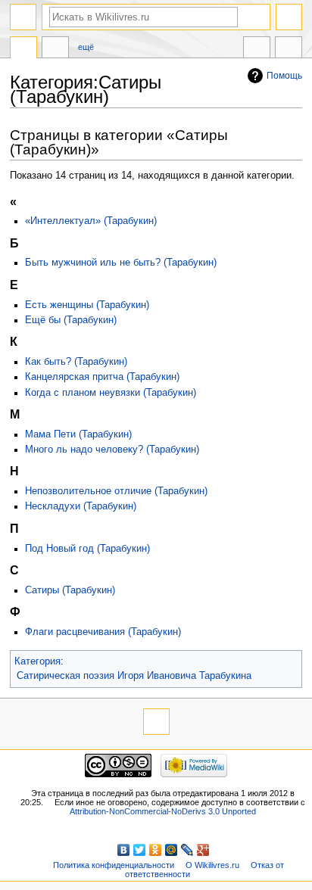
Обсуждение (55, 49)
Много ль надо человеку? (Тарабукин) (112, 449)
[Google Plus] (203, 850)
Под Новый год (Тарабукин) (87, 548)
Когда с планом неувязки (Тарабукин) (110, 392)
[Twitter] (140, 850)
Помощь (284, 75)
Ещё (86, 46)
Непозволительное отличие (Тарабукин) (116, 491)
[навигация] (23, 17)
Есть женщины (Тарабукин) (87, 305)
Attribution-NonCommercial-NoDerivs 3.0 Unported (163, 811)
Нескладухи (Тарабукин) (80, 506)
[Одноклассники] (156, 850)
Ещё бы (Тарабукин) (71, 320)
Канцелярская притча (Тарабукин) (102, 377)
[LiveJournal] (187, 850)
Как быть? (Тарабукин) (76, 361)
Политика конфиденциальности (113, 865)
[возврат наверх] (156, 721)
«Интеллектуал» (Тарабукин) (91, 221)
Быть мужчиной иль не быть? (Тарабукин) (121, 262)
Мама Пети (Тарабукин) (78, 434)
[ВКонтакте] (124, 850)
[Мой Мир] (171, 850)
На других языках (257, 49)
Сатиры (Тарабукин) (70, 590)
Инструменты (288, 49)
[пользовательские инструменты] (289, 17)
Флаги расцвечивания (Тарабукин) (103, 632)
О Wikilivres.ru (212, 865)
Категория (37, 661)
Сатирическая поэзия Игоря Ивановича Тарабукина (134, 676)
